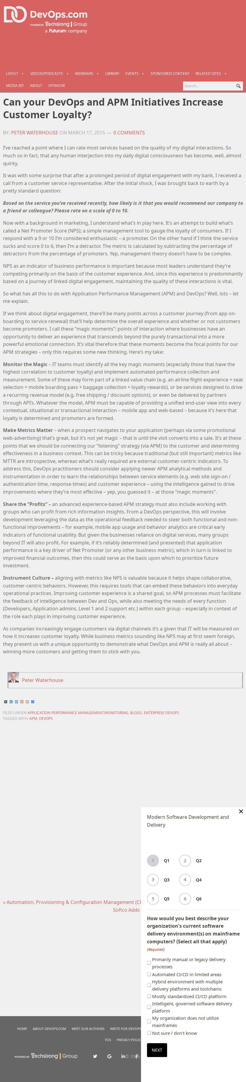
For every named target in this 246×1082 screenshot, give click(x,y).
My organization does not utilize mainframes (185, 1021)
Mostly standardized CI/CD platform (189, 996)
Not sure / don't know (174, 1033)
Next (157, 1050)
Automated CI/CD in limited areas (186, 974)
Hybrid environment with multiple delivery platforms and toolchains (187, 985)
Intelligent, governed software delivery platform (192, 1007)
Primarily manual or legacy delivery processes (189, 962)
